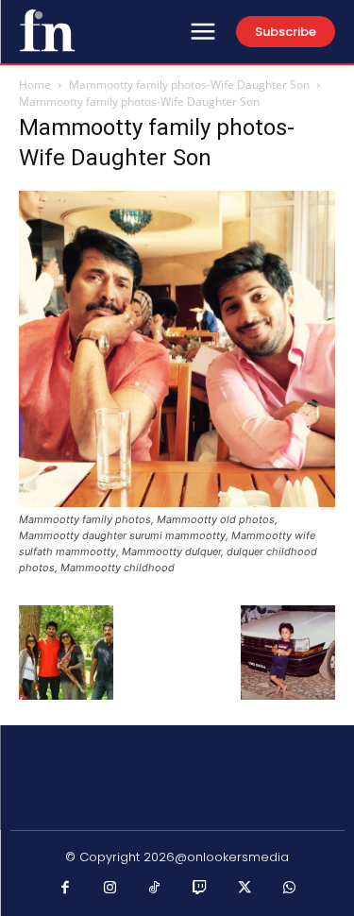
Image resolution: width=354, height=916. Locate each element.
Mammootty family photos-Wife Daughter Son (189, 84)
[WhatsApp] (290, 889)
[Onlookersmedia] (47, 30)
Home (35, 84)
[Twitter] (244, 889)
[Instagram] (110, 889)
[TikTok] (155, 889)
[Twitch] (200, 889)
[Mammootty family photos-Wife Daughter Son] (177, 502)
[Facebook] (65, 889)
